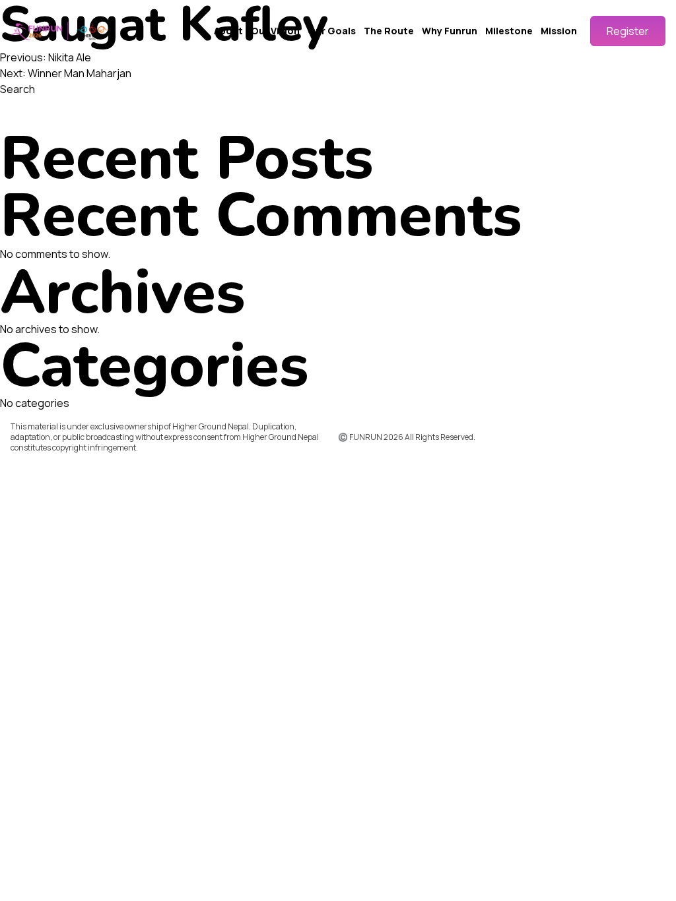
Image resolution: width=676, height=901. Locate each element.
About (228, 30)
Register (628, 31)
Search (17, 89)
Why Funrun (449, 30)
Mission (559, 30)
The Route (389, 30)
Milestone (509, 30)
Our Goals (332, 30)
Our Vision (275, 30)
